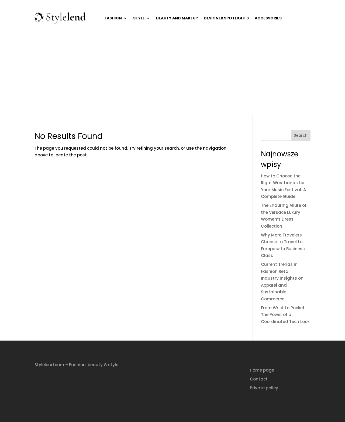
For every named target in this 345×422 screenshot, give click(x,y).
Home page (262, 370)
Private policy (264, 388)
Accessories (268, 18)
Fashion (113, 18)
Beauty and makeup (177, 18)
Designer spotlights (226, 18)
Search (301, 135)
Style (139, 18)
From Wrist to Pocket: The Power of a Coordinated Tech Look (285, 314)
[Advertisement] (172, 74)
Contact (259, 379)
